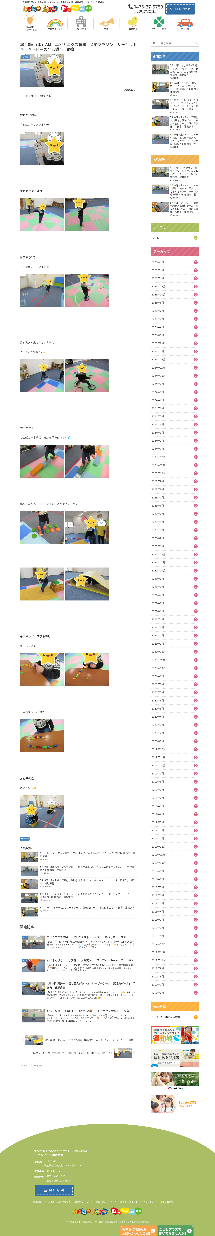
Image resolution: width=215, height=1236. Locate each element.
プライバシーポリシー (147, 1202)
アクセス (131, 1202)
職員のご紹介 (101, 1202)
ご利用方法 (79, 1202)
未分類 (26, 838)
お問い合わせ (182, 8)
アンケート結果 (117, 1202)
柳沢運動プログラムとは (43, 1202)
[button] (196, 43)
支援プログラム (64, 1202)
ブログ (90, 1202)
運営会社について (168, 1202)
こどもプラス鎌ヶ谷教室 (166, 1017)
